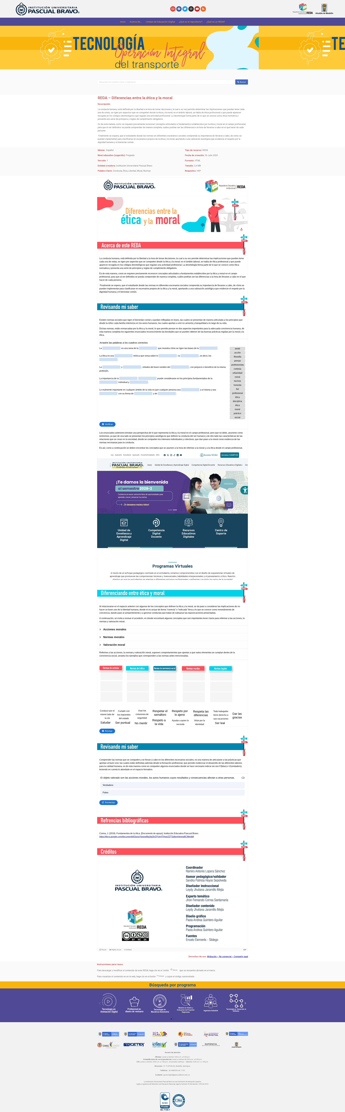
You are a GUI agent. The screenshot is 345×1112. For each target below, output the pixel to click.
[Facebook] (179, 9)
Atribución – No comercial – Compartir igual (227, 956)
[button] (99, 1003)
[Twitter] (185, 9)
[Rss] (203, 9)
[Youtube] (197, 9)
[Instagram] (191, 9)
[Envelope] (173, 9)
